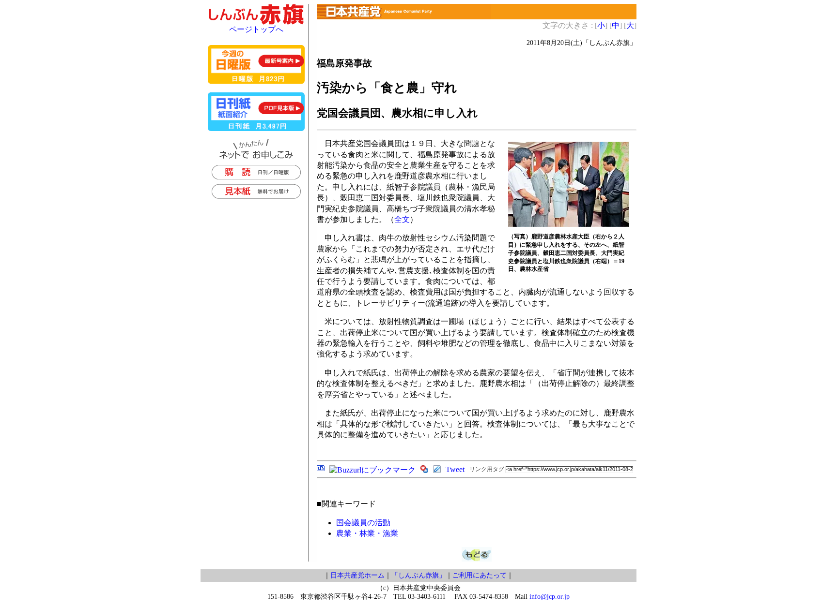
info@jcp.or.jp (549, 596)
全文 (402, 219)
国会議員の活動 (363, 522)
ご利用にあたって (479, 575)
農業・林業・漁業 (367, 533)
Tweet (455, 469)
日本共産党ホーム (357, 575)
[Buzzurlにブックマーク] (372, 470)
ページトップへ (256, 29)
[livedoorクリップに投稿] (437, 470)
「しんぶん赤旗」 (418, 575)
